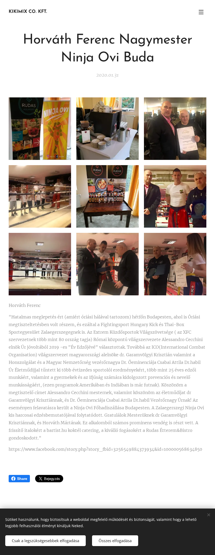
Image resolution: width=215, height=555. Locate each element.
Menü (201, 12)
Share (22, 479)
